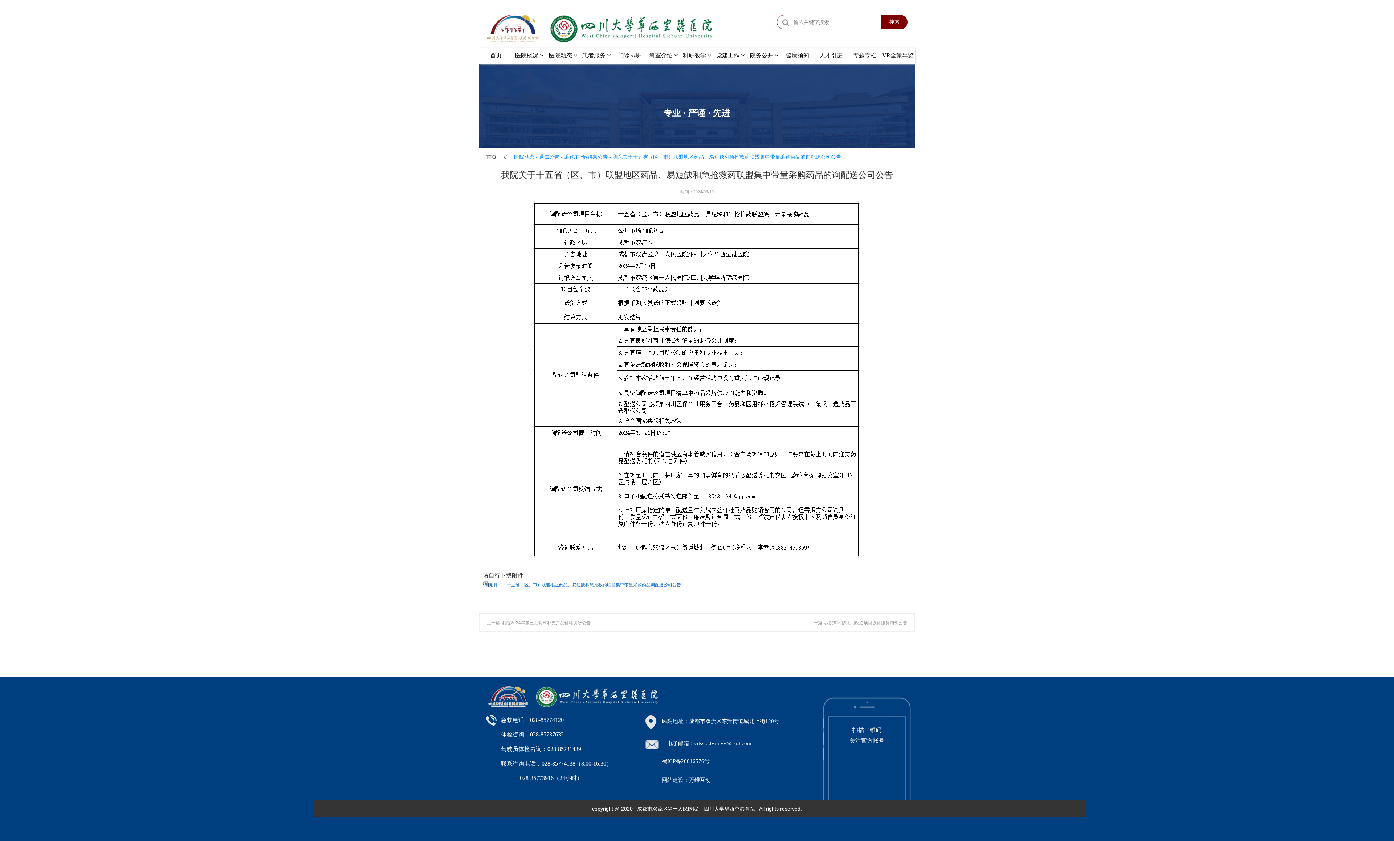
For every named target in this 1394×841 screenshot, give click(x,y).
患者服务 (594, 55)
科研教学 (695, 55)
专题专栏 (864, 55)
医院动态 (561, 55)
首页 (496, 55)
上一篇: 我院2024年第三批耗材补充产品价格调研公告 (539, 622)
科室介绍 (661, 55)
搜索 (894, 22)
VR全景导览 (898, 55)
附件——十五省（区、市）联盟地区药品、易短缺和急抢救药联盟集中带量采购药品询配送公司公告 (585, 584)
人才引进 (831, 55)
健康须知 (797, 55)
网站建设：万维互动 (686, 780)
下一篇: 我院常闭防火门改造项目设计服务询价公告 (858, 622)
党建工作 (728, 55)
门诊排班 (629, 55)
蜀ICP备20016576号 (686, 761)
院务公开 (762, 55)
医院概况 (527, 55)
